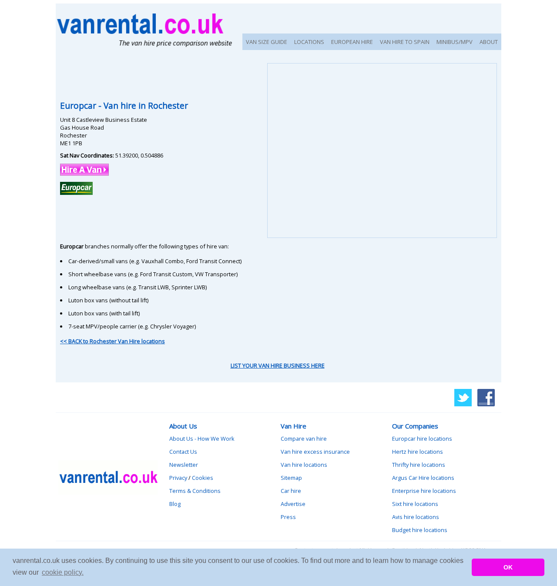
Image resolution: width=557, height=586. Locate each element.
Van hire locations (304, 465)
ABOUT (489, 42)
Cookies (202, 478)
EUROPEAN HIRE (352, 42)
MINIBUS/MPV (454, 42)
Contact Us (183, 451)
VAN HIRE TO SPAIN (404, 42)
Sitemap (291, 478)
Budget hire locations (419, 530)
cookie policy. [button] (63, 572)
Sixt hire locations (415, 504)
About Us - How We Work (202, 438)
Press (288, 517)
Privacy (178, 478)
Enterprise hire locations (424, 491)
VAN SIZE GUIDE (266, 42)
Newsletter (183, 465)
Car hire (291, 491)
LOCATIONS (309, 42)
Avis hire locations (415, 517)
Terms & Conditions (195, 491)
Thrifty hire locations (418, 465)
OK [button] (508, 567)
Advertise (293, 504)
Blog (175, 504)
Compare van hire (304, 438)
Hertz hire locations (417, 451)
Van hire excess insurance (315, 451)
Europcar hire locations (422, 438)
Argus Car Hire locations (423, 478)
